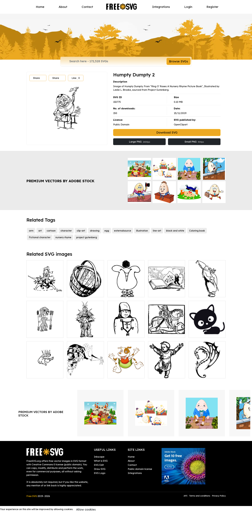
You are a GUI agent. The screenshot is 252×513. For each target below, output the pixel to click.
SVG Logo (99, 473)
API (186, 495)
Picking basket (78, 293)
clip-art (81, 230)
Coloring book (197, 230)
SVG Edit (99, 464)
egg (106, 230)
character (66, 230)
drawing (94, 230)
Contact (87, 7)
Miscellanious (37, 374)
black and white (175, 230)
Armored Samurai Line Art (85, 333)
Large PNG (139, 141)
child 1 (154, 374)
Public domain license (140, 469)
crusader (116, 333)
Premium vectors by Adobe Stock (60, 181)
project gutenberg (86, 237)
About (63, 7)
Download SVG (166, 132)
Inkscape (99, 456)
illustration (142, 230)
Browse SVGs (178, 61)
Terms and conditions (199, 495)
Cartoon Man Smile (121, 293)
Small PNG (194, 141)
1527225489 (76, 374)
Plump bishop (199, 293)
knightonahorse (160, 333)
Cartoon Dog (118, 374)
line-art (157, 230)
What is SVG (101, 460)
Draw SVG (99, 469)
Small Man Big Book (162, 293)
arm (31, 230)
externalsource (122, 230)
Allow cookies (86, 509)
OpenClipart (181, 124)
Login (188, 7)
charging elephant (40, 293)
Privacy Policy (219, 495)
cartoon (51, 230)
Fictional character (39, 237)
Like (76, 78)
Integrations (161, 7)
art (40, 230)
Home (40, 7)
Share (36, 78)
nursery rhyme (63, 237)
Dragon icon (199, 374)
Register (212, 7)
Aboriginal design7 (40, 333)
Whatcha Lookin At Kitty (205, 333)
